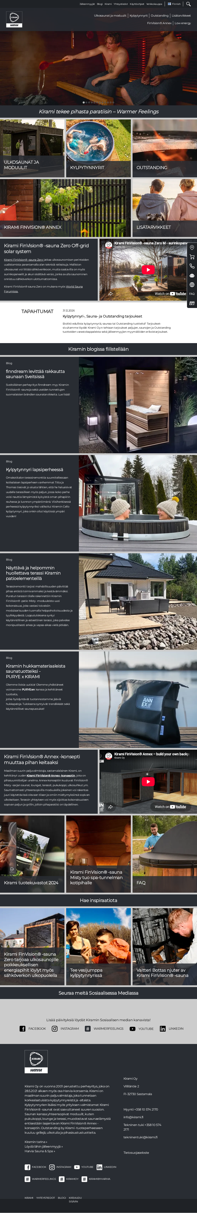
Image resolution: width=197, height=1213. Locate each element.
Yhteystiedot (121, 4)
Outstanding (159, 15)
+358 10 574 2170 (146, 1109)
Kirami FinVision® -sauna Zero (23, 259)
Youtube (146, 1029)
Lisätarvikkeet (181, 15)
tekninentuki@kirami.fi (141, 1137)
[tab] (84, 102)
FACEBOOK (39, 1166)
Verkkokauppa (154, 4)
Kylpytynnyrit (139, 15)
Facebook (37, 1028)
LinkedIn (176, 1028)
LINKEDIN (110, 1166)
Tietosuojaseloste (136, 1153)
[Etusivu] (14, 19)
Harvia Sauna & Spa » (40, 1151)
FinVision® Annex (159, 23)
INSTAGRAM (63, 1166)
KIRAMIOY (72, 1178)
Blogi (100, 4)
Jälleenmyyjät (87, 4)
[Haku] (187, 4)
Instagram (70, 1028)
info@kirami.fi (133, 1117)
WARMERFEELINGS (108, 1028)
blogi (62, 1197)
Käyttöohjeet (137, 4)
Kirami (108, 4)
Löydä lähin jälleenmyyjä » (44, 1146)
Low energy (183, 23)
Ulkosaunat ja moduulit (110, 15)
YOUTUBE (87, 1166)
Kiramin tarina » (36, 1142)
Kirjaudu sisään (75, 1199)
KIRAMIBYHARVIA (99, 1178)
